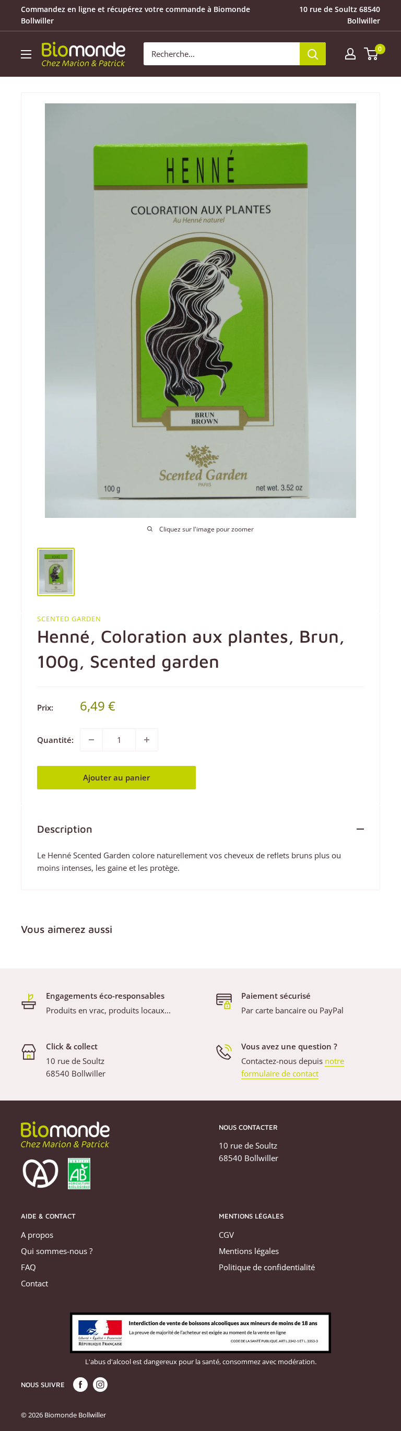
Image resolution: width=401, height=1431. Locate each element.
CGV (226, 1234)
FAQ (28, 1267)
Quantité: (55, 740)
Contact (34, 1283)
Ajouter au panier (116, 777)
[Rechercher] (313, 53)
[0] (371, 54)
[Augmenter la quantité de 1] (147, 740)
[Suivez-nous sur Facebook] (80, 1384)
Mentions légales (249, 1251)
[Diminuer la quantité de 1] (91, 740)
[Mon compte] (350, 54)
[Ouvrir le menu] (26, 54)
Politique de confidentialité (267, 1267)
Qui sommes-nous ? (56, 1251)
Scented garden (69, 618)
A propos (37, 1234)
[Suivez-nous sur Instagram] (100, 1384)
